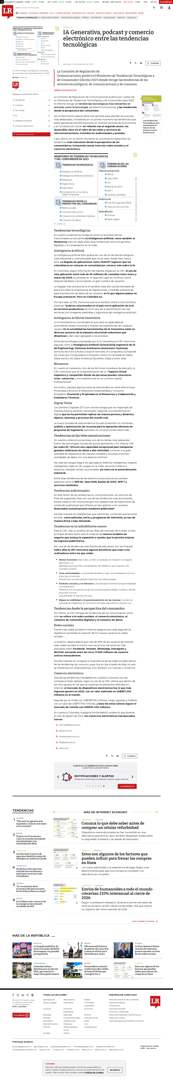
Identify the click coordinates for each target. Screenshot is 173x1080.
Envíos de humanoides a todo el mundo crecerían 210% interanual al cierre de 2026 (117, 893)
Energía (85, 17)
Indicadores (48, 1021)
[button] (57, 777)
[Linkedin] (141, 63)
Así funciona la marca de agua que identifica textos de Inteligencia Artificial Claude (31, 856)
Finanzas (46, 1018)
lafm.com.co (87, 1050)
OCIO (52, 13)
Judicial (87, 963)
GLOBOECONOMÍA (63, 13)
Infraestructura (69, 1021)
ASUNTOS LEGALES (104, 13)
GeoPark (121, 17)
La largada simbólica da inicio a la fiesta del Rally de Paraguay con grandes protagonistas (46, 950)
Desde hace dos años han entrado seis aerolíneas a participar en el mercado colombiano (29, 872)
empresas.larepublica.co (61, 1047)
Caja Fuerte (68, 1003)
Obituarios (68, 1024)
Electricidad (96, 17)
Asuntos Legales (49, 1003)
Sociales (46, 1033)
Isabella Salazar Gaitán (65, 90)
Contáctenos (114, 1006)
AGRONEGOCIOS (79, 13)
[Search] (154, 7)
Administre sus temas (24, 134)
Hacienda (20, 818)
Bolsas (19, 833)
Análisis (87, 1000)
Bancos (87, 943)
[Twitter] (135, 63)
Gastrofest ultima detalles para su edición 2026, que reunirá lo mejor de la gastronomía (46, 970)
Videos (66, 1033)
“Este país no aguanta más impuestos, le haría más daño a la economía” (31, 823)
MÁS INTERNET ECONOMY (143, 921)
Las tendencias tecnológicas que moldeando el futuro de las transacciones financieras (151, 126)
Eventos (87, 1015)
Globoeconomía (91, 1018)
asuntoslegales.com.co (21, 1047)
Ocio (86, 1024)
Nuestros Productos (117, 1003)
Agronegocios (49, 1000)
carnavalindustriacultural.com (24, 1050)
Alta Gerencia (69, 1000)
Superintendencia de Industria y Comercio (126, 1021)
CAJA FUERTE (118, 13)
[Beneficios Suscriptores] (161, 7)
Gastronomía (39, 963)
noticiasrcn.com (73, 1050)
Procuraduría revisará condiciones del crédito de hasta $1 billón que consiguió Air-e (96, 970)
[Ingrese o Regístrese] (169, 7)
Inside (86, 1021)
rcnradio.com (58, 1050)
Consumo (47, 1009)
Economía (88, 1009)
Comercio (139, 963)
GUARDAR (154, 63)
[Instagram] (28, 996)
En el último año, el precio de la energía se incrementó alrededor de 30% (31, 904)
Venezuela (131, 17)
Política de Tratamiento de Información (125, 1015)
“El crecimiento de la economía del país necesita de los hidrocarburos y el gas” (31, 888)
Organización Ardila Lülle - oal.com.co (149, 1047)
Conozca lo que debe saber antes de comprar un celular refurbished (113, 825)
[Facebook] (130, 63)
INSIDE (141, 13)
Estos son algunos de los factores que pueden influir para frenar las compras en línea (116, 858)
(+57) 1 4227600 (19, 1007)
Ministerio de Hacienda (70, 17)
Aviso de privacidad (117, 1009)
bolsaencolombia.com (105, 1047)
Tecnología (21, 851)
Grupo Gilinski (109, 17)
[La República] (7, 12)
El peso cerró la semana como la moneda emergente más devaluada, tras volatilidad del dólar (30, 840)
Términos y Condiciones (119, 1012)
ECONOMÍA (33, 13)
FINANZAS (23, 13)
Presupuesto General (50, 17)
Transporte (21, 866)
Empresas (47, 1015)
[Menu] (17, 13)
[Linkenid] (24, 996)
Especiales (68, 1015)
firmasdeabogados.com (84, 1047)
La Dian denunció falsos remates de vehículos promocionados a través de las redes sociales (147, 950)
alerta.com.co (100, 1050)
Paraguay (38, 943)
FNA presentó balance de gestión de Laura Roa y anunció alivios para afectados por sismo (96, 950)
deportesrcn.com (116, 1050)
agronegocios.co (41, 1047)
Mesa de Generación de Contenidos (124, 1000)
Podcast (46, 1027)
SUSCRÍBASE (166, 2)
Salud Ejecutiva (90, 1027)
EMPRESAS (43, 13)
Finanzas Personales (72, 1018)
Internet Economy (50, 1024)
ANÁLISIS (90, 13)
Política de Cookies (94, 1072)
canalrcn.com (44, 1050)
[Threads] (33, 996)
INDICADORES (131, 13)
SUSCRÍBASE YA (127, 786)
